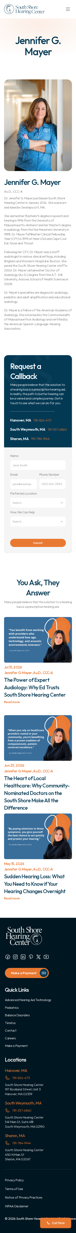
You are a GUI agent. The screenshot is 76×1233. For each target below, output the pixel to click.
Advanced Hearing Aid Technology (28, 1000)
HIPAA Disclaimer (16, 1206)
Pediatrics (12, 1008)
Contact (11, 1030)
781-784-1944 (40, 439)
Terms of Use (14, 1189)
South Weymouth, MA (23, 1103)
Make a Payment (16, 1046)
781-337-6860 (57, 429)
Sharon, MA (15, 1135)
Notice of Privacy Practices (23, 1197)
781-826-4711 (42, 420)
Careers (10, 1038)
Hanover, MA (16, 1070)
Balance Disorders (17, 1015)
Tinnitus (10, 1023)
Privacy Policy (14, 1180)
